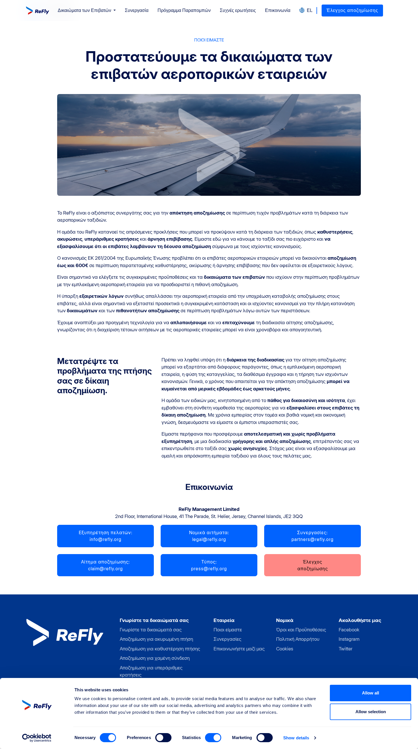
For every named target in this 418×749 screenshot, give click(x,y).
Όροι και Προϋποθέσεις (301, 630)
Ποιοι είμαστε (228, 630)
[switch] (163, 737)
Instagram (349, 639)
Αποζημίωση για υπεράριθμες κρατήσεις (151, 671)
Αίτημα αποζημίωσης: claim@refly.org (105, 565)
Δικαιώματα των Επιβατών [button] (85, 10)
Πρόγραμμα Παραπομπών (184, 10)
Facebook (349, 630)
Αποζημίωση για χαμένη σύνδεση (155, 658)
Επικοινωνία (277, 10)
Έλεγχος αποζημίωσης (352, 10)
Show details (296, 737)
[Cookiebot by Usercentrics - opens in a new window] (37, 738)
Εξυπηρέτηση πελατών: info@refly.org (106, 536)
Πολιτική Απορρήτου (297, 639)
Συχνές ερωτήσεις (238, 10)
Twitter (345, 649)
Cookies (284, 649)
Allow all (370, 692)
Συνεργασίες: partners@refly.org (312, 536)
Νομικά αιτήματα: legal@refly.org (209, 536)
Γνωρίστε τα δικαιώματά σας (151, 630)
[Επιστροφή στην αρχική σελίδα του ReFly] (38, 10)
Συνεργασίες (227, 639)
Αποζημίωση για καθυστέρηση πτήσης (160, 649)
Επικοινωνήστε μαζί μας (239, 649)
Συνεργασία (136, 10)
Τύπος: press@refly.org (209, 565)
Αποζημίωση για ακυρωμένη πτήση (156, 639)
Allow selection (370, 711)
